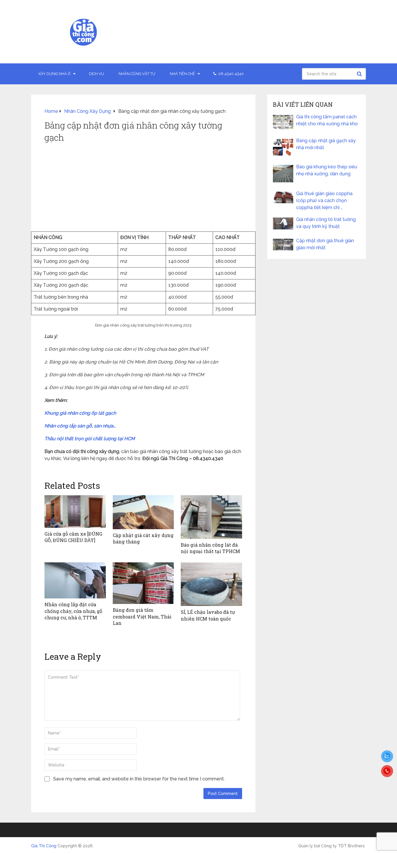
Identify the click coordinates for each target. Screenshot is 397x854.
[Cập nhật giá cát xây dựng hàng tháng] (143, 512)
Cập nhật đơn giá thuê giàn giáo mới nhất (325, 244)
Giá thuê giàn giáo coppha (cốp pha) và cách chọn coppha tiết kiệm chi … (324, 200)
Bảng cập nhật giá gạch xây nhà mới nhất (326, 144)
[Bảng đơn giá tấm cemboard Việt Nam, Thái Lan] (143, 583)
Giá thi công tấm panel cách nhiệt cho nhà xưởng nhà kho (327, 120)
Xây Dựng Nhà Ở (54, 74)
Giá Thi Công (43, 846)
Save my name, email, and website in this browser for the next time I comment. (139, 779)
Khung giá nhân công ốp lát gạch (80, 413)
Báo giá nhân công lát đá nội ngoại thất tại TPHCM (210, 548)
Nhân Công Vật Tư (137, 74)
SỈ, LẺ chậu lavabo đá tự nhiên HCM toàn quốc (208, 615)
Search (360, 74)
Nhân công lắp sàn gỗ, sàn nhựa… (80, 426)
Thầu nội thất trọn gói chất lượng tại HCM (89, 438)
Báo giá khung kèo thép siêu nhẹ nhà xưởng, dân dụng (326, 170)
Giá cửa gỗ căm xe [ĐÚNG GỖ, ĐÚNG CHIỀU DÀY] (73, 537)
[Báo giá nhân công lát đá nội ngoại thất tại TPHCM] (211, 517)
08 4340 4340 (230, 74)
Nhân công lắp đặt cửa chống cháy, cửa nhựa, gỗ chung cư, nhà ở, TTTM (73, 611)
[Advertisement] (143, 188)
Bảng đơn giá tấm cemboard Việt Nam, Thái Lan (142, 616)
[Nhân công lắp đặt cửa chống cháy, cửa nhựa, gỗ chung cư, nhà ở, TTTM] (75, 580)
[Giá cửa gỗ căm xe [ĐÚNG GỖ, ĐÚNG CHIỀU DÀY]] (75, 511)
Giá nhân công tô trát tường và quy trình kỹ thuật (326, 223)
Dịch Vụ (96, 74)
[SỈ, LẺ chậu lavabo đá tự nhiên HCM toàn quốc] (211, 584)
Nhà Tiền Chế (182, 74)
